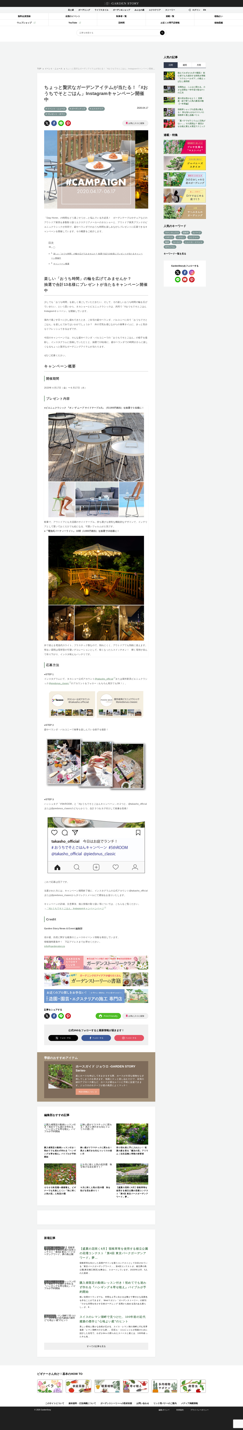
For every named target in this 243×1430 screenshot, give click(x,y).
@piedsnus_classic (59, 683)
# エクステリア (96, 109)
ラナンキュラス (172, 232)
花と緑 (71, 10)
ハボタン (181, 237)
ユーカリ (177, 242)
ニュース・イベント (193, 242)
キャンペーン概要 (61, 264)
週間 (185, 65)
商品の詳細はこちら (86, 1092)
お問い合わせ (142, 1403)
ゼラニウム (170, 247)
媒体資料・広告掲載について (82, 1403)
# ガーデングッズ (77, 109)
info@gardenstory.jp (54, 946)
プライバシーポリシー (199, 1410)
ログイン (196, 10)
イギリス (169, 237)
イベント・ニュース (53, 68)
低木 (167, 242)
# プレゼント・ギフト (55, 114)
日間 (171, 65)
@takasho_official (104, 679)
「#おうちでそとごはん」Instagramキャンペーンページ (75, 908)
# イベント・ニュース (55, 109)
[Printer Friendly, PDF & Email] (108, 1016)
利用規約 (180, 1410)
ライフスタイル (101, 10)
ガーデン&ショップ (121, 10)
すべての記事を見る (96, 1346)
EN (204, 10)
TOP (39, 68)
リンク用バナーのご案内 (165, 1403)
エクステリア (155, 10)
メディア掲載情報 (189, 1403)
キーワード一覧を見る (175, 253)
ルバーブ (197, 232)
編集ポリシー (164, 1410)
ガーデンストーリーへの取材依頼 (116, 1403)
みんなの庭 (139, 10)
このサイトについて (54, 1403)
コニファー (194, 237)
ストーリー (170, 10)
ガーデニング (84, 10)
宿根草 (186, 232)
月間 (199, 65)
